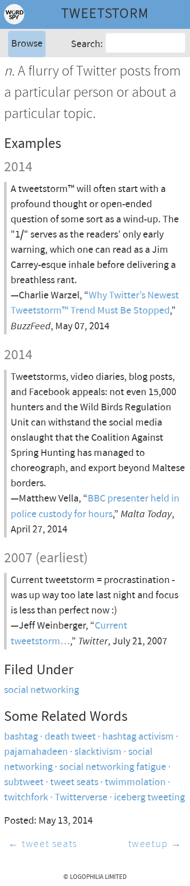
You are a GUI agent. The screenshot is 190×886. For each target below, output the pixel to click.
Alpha (22, 68)
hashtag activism (138, 737)
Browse (27, 44)
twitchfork (26, 797)
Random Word (40, 98)
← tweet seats (43, 844)
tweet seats (74, 782)
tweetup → (155, 844)
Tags (19, 83)
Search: (87, 44)
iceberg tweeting (149, 797)
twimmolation (135, 782)
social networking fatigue (112, 767)
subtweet (24, 782)
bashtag (21, 737)
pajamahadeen (36, 752)
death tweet (70, 737)
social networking (41, 690)
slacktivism (98, 752)
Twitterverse (81, 797)
